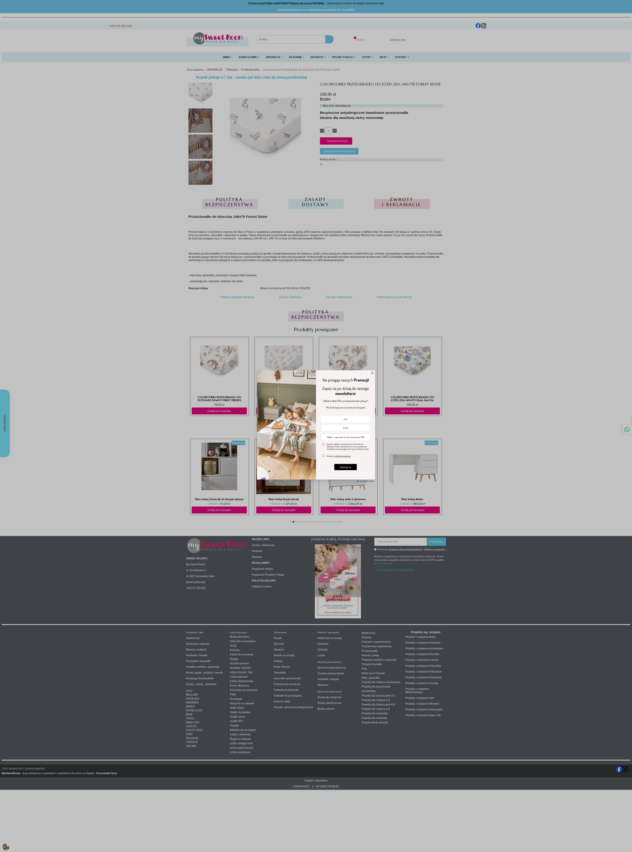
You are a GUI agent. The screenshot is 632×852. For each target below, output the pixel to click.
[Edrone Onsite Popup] (316, 426)
